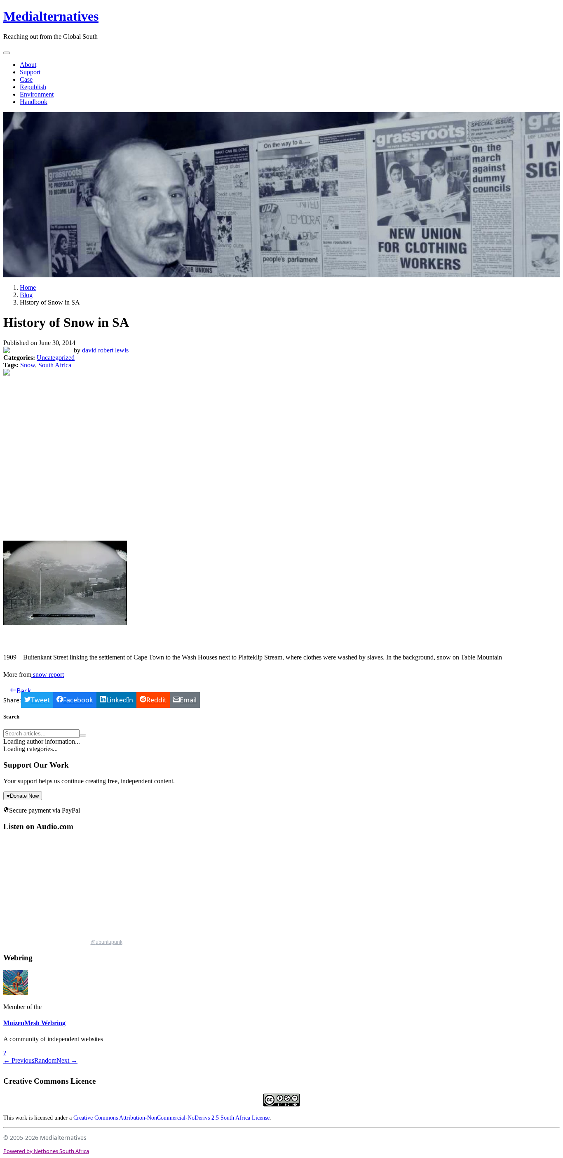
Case (26, 79)
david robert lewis (105, 350)
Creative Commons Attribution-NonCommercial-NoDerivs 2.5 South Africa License (171, 1118)
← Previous (18, 1060)
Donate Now (23, 796)
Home (28, 287)
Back (23, 690)
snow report (47, 674)
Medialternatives (51, 16)
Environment (37, 94)
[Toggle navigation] (6, 53)
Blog (26, 294)
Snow (27, 365)
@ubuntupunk (106, 942)
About (28, 64)
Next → (66, 1060)
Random (45, 1060)
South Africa (54, 365)
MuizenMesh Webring (34, 1022)
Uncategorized (56, 357)
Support (30, 72)
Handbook (33, 101)
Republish (33, 86)
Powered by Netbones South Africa (46, 1151)
